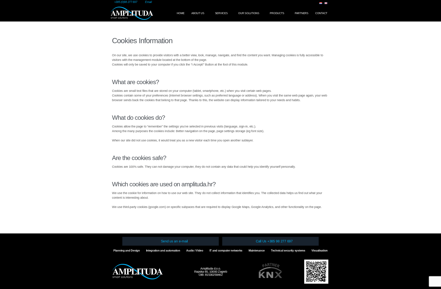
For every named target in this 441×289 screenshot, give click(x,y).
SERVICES (221, 13)
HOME (180, 13)
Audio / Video (194, 250)
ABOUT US (197, 13)
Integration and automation (163, 250)
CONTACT (321, 13)
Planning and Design (126, 250)
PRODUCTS (277, 13)
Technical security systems (288, 250)
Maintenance (257, 250)
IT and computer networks (226, 250)
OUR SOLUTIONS (248, 13)
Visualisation (319, 250)
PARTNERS (301, 13)
